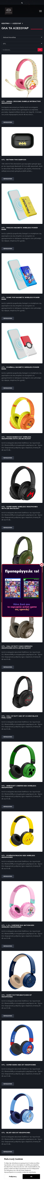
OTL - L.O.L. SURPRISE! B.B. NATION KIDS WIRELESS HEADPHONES (18, 926)
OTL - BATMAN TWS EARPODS (14, 160)
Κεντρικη (6, 23)
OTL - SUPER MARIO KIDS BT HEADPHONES (19, 1065)
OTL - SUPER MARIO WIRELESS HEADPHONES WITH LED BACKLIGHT (20, 507)
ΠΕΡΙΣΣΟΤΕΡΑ (7, 122)
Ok (31, 1176)
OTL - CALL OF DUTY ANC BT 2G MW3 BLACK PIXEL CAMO (20, 717)
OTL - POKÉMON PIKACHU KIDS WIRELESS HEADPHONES (18, 856)
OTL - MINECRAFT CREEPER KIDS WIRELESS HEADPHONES (19, 786)
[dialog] (22, 1168)
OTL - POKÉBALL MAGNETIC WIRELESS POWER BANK (20, 368)
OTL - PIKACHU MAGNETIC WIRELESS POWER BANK (20, 228)
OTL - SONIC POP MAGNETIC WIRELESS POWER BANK (20, 298)
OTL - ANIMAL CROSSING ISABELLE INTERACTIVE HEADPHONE (21, 102)
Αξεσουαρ (16, 23)
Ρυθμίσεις (13, 1176)
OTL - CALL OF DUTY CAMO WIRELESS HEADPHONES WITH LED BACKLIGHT (17, 647)
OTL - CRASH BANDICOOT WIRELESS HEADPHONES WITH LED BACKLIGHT (16, 438)
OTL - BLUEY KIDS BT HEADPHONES (16, 1133)
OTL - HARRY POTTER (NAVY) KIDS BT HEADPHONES (17, 996)
